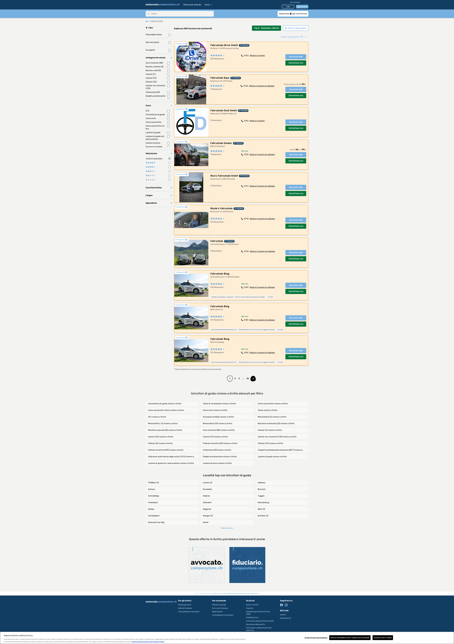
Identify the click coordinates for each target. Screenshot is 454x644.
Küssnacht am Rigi (156, 522)
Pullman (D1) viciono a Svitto (270, 443)
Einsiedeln (207, 489)
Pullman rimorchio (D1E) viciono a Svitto (165, 450)
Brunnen (262, 489)
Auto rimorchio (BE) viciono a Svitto (219, 430)
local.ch (283, 615)
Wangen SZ (208, 516)
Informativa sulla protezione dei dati (260, 621)
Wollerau (261, 482)
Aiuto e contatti (252, 605)
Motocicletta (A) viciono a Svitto (272, 417)
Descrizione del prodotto (255, 624)
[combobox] (182, 14)
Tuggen (261, 496)
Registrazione (302, 6)
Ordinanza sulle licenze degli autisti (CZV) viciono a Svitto (171, 456)
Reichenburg (263, 502)
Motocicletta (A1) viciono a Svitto (217, 423)
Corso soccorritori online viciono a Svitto (166, 410)
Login (288, 6)
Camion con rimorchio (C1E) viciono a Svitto (277, 437)
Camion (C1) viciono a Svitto (215, 437)
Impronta (249, 608)
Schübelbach (154, 516)
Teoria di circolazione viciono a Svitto (219, 403)
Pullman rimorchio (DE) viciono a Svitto (220, 443)
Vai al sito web (296, 57)
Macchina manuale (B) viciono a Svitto (165, 430)
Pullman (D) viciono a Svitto (160, 443)
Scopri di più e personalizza (316, 638)
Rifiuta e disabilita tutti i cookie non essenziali (350, 638)
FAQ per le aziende (219, 605)
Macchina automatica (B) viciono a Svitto (276, 423)
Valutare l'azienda (185, 608)
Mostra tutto (227, 528)
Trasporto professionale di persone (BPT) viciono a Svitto (280, 450)
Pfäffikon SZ (153, 482)
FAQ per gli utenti (184, 605)
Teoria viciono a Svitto (267, 410)
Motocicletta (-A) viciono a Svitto (163, 423)
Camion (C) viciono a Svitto (270, 430)
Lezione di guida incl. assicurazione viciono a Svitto (171, 463)
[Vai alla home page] (163, 4)
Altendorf (207, 502)
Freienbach (153, 502)
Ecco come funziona (220, 608)
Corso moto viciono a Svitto (215, 410)
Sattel (205, 522)
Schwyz (151, 489)
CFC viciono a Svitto (157, 417)
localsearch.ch (285, 618)
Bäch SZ (261, 509)
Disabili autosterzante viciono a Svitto (220, 456)
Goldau (151, 509)
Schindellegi (153, 496)
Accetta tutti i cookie (383, 638)
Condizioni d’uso (252, 618)
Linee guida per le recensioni (188, 612)
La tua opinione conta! (228, 593)
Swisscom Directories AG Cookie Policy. (148, 641)
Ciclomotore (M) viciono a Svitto (217, 450)
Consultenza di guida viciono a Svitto (164, 403)
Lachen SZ (207, 482)
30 (248, 378)
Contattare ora (296, 63)
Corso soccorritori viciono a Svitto (273, 403)
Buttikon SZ (263, 516)
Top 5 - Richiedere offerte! (266, 28)
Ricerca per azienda (192, 5)
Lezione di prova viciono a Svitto (217, 463)
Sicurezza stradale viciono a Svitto (218, 417)
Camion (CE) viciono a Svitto (160, 437)
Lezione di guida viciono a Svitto (272, 456)
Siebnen (206, 496)
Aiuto (207, 5)
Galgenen (207, 509)
